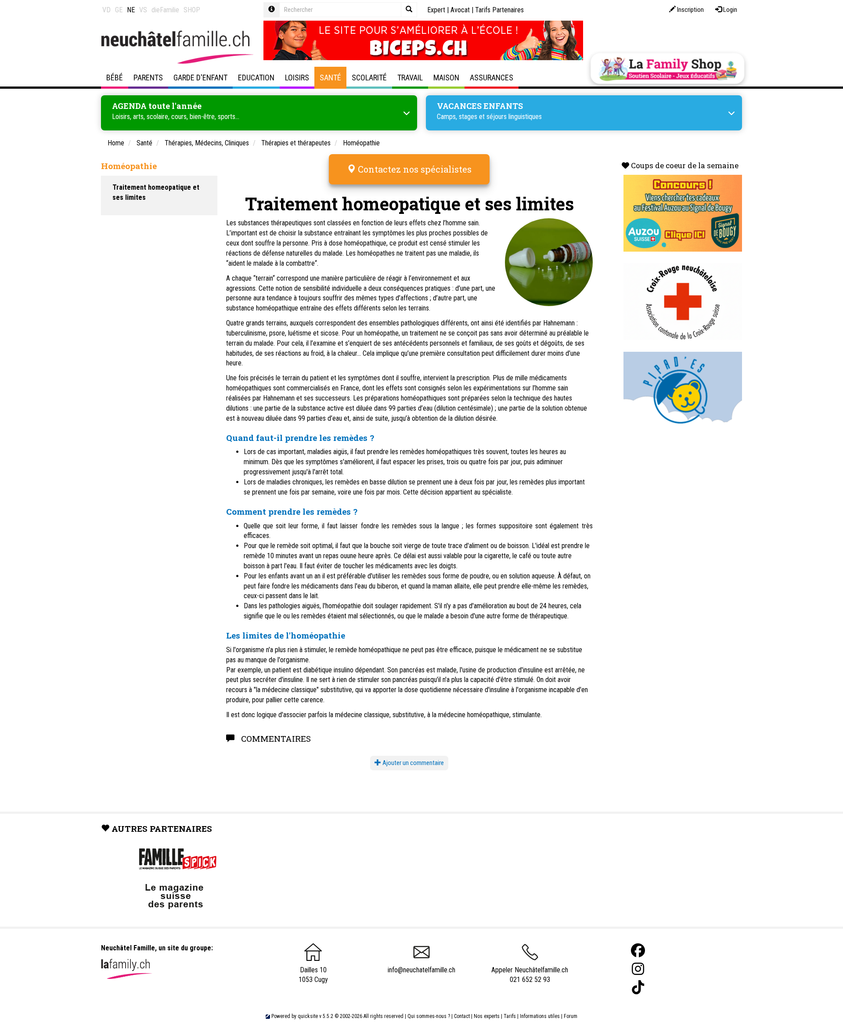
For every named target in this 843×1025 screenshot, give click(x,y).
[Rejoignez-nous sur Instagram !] (638, 969)
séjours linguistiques (514, 116)
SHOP (192, 10)
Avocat (460, 10)
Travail (410, 77)
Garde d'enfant (200, 77)
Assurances (491, 77)
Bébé (114, 77)
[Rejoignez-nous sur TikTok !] (638, 987)
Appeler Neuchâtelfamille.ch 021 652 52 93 (529, 975)
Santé (330, 77)
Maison (446, 77)
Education (256, 77)
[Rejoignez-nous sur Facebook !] (638, 950)
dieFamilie (165, 10)
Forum (570, 1016)
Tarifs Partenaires (499, 10)
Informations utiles (540, 1016)
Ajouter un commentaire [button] (412, 763)
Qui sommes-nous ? (428, 1016)
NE (131, 10)
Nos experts (487, 1016)
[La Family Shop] (667, 68)
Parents (148, 77)
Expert (436, 10)
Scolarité (369, 77)
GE (118, 10)
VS (143, 10)
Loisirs (297, 77)
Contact (462, 1016)
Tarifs (510, 1016)
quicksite (308, 1016)
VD (106, 10)
